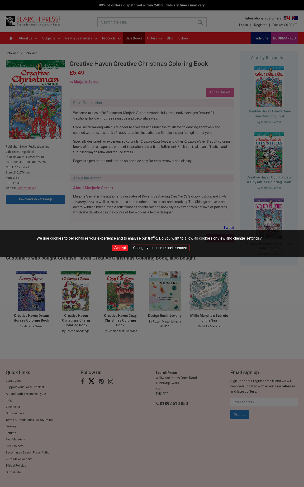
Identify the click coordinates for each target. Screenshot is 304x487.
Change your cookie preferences (160, 248)
